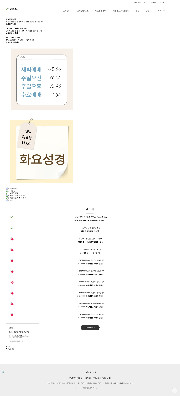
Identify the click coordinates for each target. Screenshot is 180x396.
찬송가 (148, 11)
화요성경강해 (101, 11)
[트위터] (170, 2)
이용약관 (87, 378)
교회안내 (67, 11)
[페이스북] (173, 2)
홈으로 (8, 346)
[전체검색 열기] (171, 10)
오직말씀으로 (83, 11)
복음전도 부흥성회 (121, 11)
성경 (137, 11)
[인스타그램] (167, 2)
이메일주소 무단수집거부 (102, 378)
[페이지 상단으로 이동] (174, 390)
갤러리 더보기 (90, 327)
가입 (12, 349)
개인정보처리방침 (75, 378)
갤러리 (90, 209)
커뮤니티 (161, 11)
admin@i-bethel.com (22, 336)
